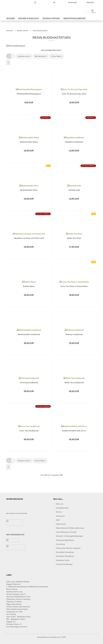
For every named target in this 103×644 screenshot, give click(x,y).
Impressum (60, 516)
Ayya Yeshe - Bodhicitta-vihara (18, 617)
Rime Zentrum (12, 589)
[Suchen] (35, 2)
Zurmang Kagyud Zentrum (16, 627)
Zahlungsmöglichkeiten (65, 540)
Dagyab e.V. (11, 622)
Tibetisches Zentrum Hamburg (18, 599)
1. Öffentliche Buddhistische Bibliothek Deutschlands (27, 587)
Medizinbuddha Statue (29, 142)
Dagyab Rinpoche (13, 584)
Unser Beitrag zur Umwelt (66, 532)
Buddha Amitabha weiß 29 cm (74, 431)
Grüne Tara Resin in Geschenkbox (74, 286)
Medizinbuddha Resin (28, 190)
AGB (58, 520)
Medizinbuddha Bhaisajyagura (29, 94)
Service (59, 512)
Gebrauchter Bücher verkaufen (68, 548)
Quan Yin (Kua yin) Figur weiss (74, 94)
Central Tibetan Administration (18, 607)
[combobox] (24, 56)
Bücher (11, 18)
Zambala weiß (74, 190)
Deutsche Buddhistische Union (18, 597)
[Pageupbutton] (96, 640)
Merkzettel (90, 2)
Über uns (59, 504)
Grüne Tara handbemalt (28, 431)
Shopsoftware (42, 637)
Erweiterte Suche (62, 560)
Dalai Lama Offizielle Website (18, 582)
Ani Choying (11, 614)
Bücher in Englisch (28, 18)
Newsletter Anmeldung (65, 552)
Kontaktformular (62, 508)
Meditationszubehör (74, 18)
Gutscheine (60, 544)
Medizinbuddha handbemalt (29, 334)
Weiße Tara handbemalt (74, 383)
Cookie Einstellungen (64, 564)
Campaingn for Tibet (14, 612)
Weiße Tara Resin (74, 238)
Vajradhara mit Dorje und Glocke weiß (29, 238)
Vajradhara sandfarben (74, 142)
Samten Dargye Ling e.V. (16, 594)
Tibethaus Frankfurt (14, 602)
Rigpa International (14, 604)
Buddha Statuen (51, 18)
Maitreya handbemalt (74, 334)
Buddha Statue (29, 286)
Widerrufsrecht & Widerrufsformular (70, 528)
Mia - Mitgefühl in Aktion (16, 619)
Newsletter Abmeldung (65, 556)
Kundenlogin (72, 2)
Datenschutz (61, 524)
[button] (8, 56)
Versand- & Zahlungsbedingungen (69, 536)
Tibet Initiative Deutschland (17, 609)
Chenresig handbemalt (29, 383)
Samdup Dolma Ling (14, 592)
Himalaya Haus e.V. (14, 624)
